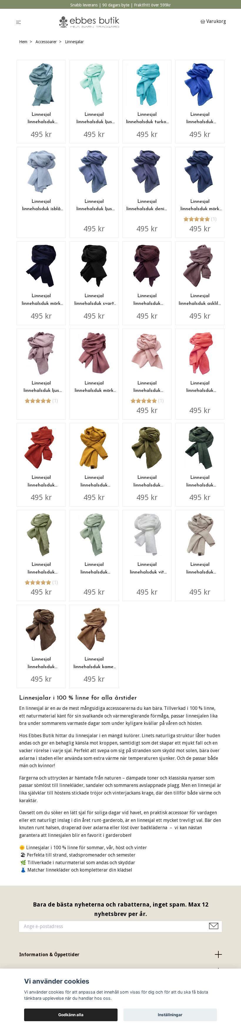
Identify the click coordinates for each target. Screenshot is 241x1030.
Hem (23, 41)
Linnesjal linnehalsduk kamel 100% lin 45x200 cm (94, 667)
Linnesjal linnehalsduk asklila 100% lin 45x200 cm (200, 303)
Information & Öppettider (49, 954)
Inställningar (170, 1014)
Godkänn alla (70, 1014)
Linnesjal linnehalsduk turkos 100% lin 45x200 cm (147, 122)
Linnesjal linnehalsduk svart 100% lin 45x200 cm (94, 303)
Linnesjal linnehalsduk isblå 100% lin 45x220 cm (41, 209)
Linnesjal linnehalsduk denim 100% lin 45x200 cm (147, 209)
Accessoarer (46, 41)
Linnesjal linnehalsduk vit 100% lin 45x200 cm (147, 572)
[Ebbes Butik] (112, 22)
